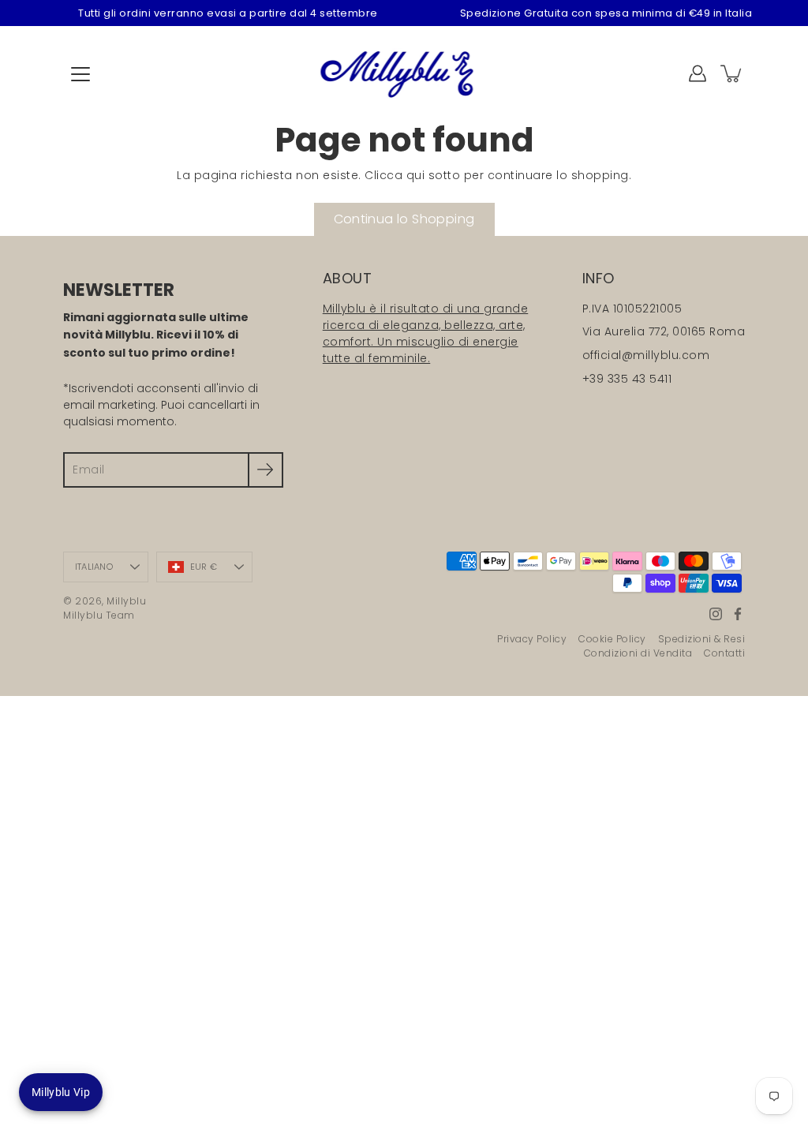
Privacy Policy (532, 638)
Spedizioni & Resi (702, 638)
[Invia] (265, 470)
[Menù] (80, 74)
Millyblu (126, 601)
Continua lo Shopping (404, 219)
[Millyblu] (404, 73)
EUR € (203, 566)
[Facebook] (738, 614)
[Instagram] (716, 614)
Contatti (724, 653)
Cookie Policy (612, 638)
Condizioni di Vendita (638, 653)
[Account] (697, 73)
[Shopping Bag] (732, 73)
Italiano (94, 566)
